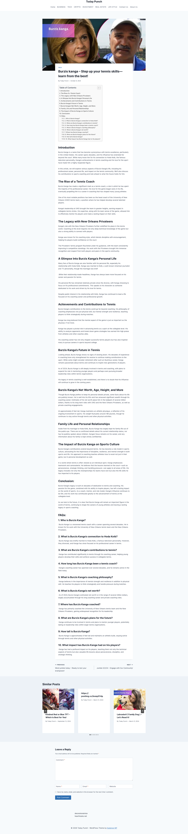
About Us (133, 7)
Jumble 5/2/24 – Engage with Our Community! (115, 666)
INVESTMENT (88, 7)
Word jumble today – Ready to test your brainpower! (70, 668)
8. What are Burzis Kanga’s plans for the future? (80, 134)
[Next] (142, 710)
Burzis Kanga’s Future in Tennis (72, 103)
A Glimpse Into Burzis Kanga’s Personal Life (76, 98)
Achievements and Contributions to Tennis (76, 101)
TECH (69, 7)
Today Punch (64, 81)
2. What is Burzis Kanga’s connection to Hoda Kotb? (81, 121)
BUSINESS (61, 7)
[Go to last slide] (45, 710)
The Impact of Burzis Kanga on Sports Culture (77, 111)
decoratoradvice (81, 813)
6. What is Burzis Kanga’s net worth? (76, 130)
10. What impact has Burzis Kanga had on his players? (83, 139)
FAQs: (63, 116)
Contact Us (123, 7)
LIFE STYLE (112, 7)
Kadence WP (112, 828)
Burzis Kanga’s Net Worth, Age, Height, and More (78, 106)
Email (85, 786)
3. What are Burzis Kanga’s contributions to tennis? (81, 123)
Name (59, 786)
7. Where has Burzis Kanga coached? (76, 132)
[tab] (90, 734)
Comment (60, 760)
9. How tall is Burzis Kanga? (74, 136)
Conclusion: (66, 113)
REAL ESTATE (100, 7)
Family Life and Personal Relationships (75, 108)
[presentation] (58, 699)
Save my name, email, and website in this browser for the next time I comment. (85, 792)
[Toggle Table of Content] (98, 88)
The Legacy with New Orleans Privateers (75, 96)
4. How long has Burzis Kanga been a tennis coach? (81, 125)
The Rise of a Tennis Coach (70, 93)
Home (53, 7)
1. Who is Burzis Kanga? (72, 118)
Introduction (65, 91)
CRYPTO (77, 7)
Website (112, 786)
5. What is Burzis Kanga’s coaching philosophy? (80, 127)
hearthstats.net (81, 816)
